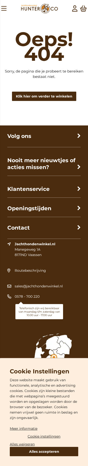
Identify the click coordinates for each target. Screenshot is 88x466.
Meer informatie (23, 428)
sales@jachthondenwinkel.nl (39, 286)
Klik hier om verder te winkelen (44, 96)
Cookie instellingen (44, 436)
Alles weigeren (22, 444)
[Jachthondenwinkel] (39, 9)
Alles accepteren (44, 451)
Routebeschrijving (30, 270)
